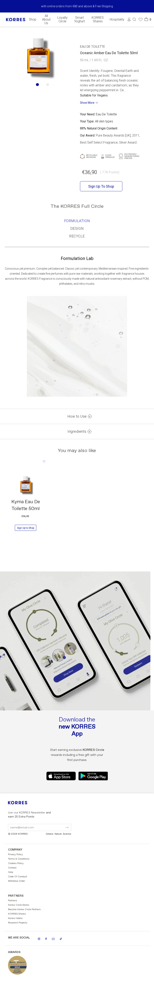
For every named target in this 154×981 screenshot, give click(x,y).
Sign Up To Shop (101, 186)
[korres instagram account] (39, 939)
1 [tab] (37, 84)
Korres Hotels (15, 918)
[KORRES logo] (15, 19)
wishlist (44, 461)
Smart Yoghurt (79, 19)
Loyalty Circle (62, 19)
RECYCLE (77, 236)
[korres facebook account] (46, 939)
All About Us (46, 19)
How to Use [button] (77, 416)
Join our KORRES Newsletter (29, 814)
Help (10, 872)
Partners (12, 900)
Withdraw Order (16, 881)
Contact (12, 868)
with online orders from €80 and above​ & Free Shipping (77, 6)
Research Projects (17, 923)
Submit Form (50, 825)
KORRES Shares (98, 19)
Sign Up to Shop (25, 528)
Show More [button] (87, 102)
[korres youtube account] (53, 939)
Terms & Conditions (18, 859)
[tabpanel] (38, 57)
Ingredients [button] (77, 431)
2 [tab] (47, 84)
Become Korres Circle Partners (24, 909)
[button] (134, 19)
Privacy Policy (15, 854)
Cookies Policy (16, 863)
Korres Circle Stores (18, 905)
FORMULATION (77, 221)
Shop (32, 19)
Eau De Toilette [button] (92, 47)
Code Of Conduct (17, 876)
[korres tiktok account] (61, 939)
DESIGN (77, 228)
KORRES (23, 802)
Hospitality (117, 19)
